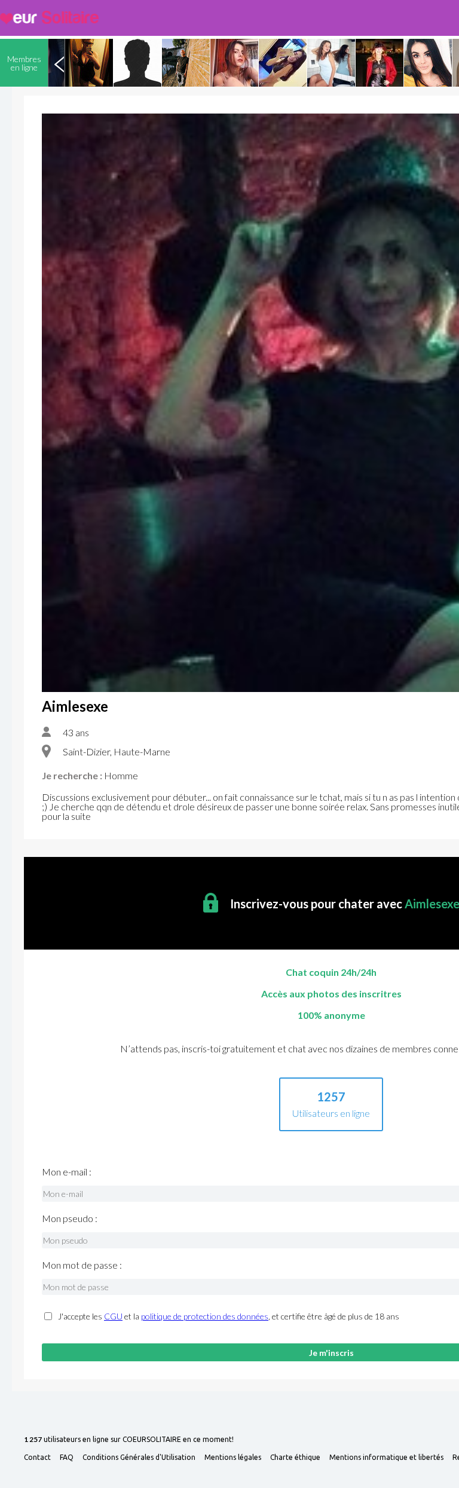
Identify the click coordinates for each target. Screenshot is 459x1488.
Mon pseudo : (69, 1218)
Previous (59, 63)
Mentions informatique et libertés (386, 1457)
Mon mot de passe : (82, 1265)
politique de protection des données (204, 1316)
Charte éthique (295, 1457)
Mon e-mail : (66, 1172)
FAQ (67, 1457)
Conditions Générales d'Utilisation (138, 1457)
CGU (113, 1316)
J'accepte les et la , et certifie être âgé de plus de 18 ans (228, 1316)
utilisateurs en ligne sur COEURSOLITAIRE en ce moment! (129, 1440)
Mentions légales (232, 1457)
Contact (37, 1457)
